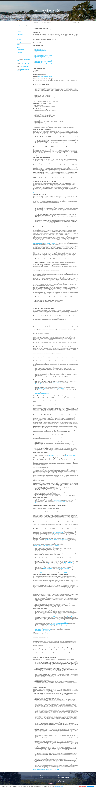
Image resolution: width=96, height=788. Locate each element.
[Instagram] (27, 776)
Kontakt (74, 22)
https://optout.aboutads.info (37, 243)
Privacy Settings (83, 786)
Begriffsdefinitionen (38, 66)
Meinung (18, 47)
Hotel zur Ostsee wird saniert (25, 62)
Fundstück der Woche (20, 41)
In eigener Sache (19, 42)
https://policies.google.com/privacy (41, 572)
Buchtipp (18, 37)
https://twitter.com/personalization (63, 568)
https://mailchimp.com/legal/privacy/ (70, 455)
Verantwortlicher (38, 48)
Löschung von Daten (38, 62)
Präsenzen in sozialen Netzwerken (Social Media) (43, 60)
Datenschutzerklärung (59, 786)
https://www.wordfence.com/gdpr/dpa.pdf (42, 393)
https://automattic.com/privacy (40, 383)
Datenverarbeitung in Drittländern (40, 52)
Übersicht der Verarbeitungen (40, 49)
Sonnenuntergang (21, 35)
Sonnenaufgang (20, 34)
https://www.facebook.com (68, 562)
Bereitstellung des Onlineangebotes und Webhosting (43, 55)
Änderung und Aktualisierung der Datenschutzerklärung (44, 63)
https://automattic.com (57, 382)
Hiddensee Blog (48, 10)
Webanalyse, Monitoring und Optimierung (42, 58)
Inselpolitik (18, 44)
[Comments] (35, 776)
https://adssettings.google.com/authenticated (66, 572)
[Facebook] (24, 776)
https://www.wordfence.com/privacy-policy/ (71, 390)
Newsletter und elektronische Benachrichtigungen (43, 57)
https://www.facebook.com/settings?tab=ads (48, 564)
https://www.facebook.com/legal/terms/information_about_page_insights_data (46, 545)
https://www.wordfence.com (51, 390)
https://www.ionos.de (46, 306)
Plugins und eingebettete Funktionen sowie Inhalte (43, 61)
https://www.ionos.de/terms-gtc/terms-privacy (65, 306)
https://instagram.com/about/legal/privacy (49, 560)
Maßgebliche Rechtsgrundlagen (40, 50)
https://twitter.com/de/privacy (47, 568)
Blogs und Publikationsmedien (40, 56)
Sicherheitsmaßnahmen (39, 51)
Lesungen (19, 53)
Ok (90, 786)
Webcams (41, 22)
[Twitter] (30, 776)
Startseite (36, 22)
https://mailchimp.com (52, 455)
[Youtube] (32, 776)
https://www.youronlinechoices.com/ (50, 243)
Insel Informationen (48, 22)
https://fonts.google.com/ (53, 616)
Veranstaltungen (19, 50)
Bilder (18, 32)
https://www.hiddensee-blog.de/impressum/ (45, 76)
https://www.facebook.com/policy (57, 532)
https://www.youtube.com (74, 626)
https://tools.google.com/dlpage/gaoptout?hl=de (60, 623)
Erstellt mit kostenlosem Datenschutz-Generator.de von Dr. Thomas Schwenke (46, 769)
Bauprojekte (19, 31)
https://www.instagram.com (68, 558)
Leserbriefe (19, 45)
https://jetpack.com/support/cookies (41, 502)
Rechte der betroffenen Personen (40, 64)
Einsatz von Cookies (38, 54)
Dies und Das (19, 39)
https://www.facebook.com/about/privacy (49, 563)
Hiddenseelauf (20, 52)
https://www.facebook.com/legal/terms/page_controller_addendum (56, 539)
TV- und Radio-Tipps (20, 49)
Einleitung (37, 46)
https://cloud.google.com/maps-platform (44, 622)
